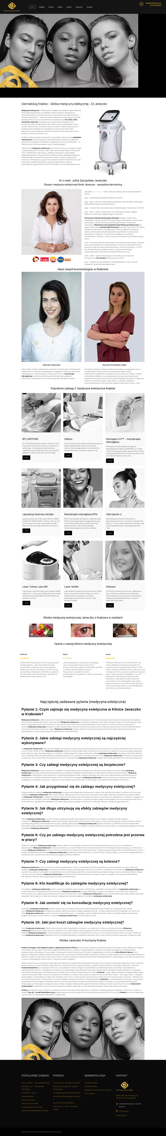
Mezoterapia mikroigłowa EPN (80, 514)
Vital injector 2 (114, 514)
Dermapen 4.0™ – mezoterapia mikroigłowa (123, 441)
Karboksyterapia (28, 1096)
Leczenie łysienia (90, 1086)
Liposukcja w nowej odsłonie (63, 1103)
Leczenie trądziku (90, 1083)
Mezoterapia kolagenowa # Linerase (35, 1111)
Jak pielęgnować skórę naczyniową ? (67, 1093)
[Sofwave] (124, 560)
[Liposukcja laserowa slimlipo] (41, 488)
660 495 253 (124, 1111)
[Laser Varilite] (83, 560)
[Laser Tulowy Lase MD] (41, 560)
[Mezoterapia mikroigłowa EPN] (83, 488)
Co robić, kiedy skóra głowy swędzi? (66, 1083)
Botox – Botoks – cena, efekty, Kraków (36, 1083)
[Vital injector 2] (124, 488)
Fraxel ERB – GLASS (29, 1093)
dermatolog (97, 192)
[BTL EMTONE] (41, 412)
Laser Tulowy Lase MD (35, 586)
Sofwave (110, 586)
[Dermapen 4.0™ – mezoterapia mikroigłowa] (124, 412)
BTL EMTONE (30, 439)
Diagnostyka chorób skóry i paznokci (98, 1090)
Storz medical (89, 1093)
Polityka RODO (121, 1115)
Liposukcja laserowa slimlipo (38, 514)
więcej (26, 457)
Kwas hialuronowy (28, 1100)
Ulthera (68, 439)
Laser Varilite (71, 586)
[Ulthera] (83, 412)
